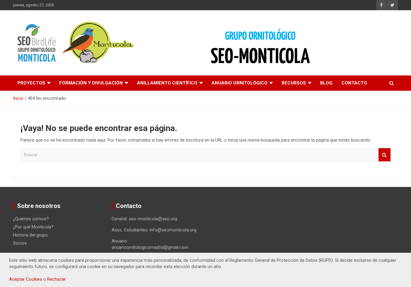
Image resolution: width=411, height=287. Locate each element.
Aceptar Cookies (25, 279)
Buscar (385, 155)
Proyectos (31, 83)
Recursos (294, 83)
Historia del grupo (30, 235)
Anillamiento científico (167, 83)
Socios (20, 243)
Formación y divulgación (91, 83)
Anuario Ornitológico (239, 83)
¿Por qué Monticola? (33, 227)
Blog (326, 83)
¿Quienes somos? (31, 218)
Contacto (354, 83)
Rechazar (56, 279)
